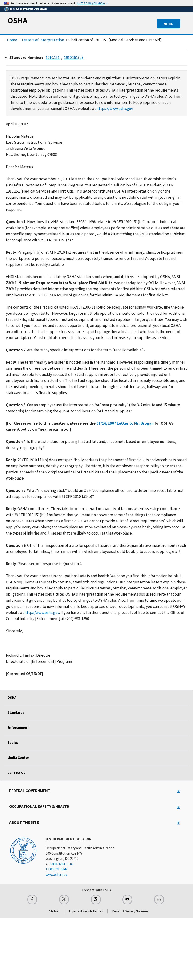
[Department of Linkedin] (159, 899)
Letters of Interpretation (43, 40)
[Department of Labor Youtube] (127, 899)
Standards (15, 712)
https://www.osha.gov (114, 108)
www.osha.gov (56, 874)
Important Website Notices (86, 911)
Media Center (18, 757)
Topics (12, 742)
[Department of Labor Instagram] (96, 899)
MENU (168, 23)
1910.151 (53, 57)
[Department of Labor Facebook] (32, 899)
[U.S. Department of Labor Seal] (23, 850)
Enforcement (18, 727)
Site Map (54, 911)
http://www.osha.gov (41, 612)
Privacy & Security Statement (130, 911)
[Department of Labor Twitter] (64, 899)
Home (12, 40)
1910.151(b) (73, 57)
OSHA (17, 20)
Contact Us (16, 772)
